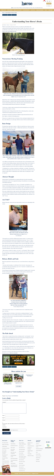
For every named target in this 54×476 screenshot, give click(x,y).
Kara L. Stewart (6, 24)
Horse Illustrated (14, 14)
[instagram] (49, 442)
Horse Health (21, 453)
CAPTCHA (4, 427)
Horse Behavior (5, 14)
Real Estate (41, 7)
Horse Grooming (21, 451)
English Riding (4, 446)
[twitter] (47, 1)
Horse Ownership (39, 10)
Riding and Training (17, 10)
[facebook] (45, 1)
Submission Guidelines (39, 448)
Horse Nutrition (21, 459)
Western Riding (13, 463)
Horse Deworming (22, 449)
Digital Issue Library (29, 7)
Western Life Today (31, 455)
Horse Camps (4, 449)
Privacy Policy (38, 454)
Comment (4, 402)
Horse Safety (21, 463)
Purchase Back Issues (31, 445)
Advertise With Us (39, 450)
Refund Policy (38, 457)
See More (18, 386)
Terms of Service (38, 455)
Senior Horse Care (22, 470)
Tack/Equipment (26, 10)
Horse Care (3, 10)
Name (3, 415)
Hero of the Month (36, 7)
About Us (37, 443)
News (46, 10)
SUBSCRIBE (50, 10)
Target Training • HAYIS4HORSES (12, 395)
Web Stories (38, 461)
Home (3, 12)
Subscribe (49, 3)
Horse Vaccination (22, 465)
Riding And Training (5, 444)
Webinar (20, 7)
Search (49, 5)
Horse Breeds (10, 10)
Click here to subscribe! (13, 353)
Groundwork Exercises (5, 448)
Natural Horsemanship (5, 461)
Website (3, 420)
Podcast (18, 7)
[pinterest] (49, 1)
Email (3, 417)
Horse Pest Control (22, 461)
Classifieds (37, 459)
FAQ (36, 452)
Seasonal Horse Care (22, 468)
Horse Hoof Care (21, 454)
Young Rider (29, 453)
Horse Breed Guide (5, 442)
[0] (43, 1)
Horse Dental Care (22, 447)
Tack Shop (24, 7)
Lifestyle (33, 10)
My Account (14, 7)
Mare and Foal (21, 466)
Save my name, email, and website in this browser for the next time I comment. (13, 424)
